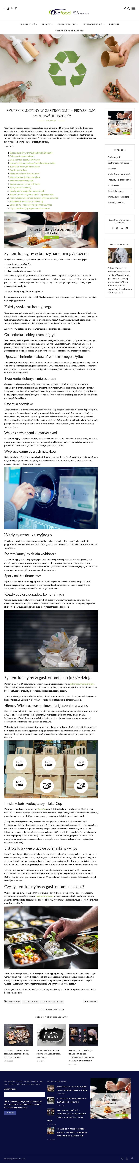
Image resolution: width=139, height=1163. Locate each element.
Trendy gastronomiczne (52, 1001)
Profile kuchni (114, 185)
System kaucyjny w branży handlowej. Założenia (31, 153)
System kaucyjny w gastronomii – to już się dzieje (31, 194)
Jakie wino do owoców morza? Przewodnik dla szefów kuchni (16, 1053)
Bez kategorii (114, 157)
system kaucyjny (30, 1001)
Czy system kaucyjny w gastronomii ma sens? (30, 208)
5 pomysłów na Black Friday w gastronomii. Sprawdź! (49, 1053)
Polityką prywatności (15, 1108)
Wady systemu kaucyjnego (22, 180)
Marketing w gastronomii (119, 174)
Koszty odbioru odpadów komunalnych (27, 191)
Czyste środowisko (18, 170)
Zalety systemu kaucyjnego (22, 156)
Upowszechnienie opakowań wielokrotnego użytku (32, 163)
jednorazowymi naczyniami (82, 684)
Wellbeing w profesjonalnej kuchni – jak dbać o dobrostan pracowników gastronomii (72, 1132)
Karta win (112, 168)
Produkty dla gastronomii (119, 179)
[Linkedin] (12, 8)
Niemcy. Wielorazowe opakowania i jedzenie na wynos (34, 198)
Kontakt (114, 24)
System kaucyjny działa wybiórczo (25, 184)
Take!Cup (41, 809)
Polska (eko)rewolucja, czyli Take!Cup (26, 201)
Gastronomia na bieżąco (118, 163)
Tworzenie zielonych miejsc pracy (25, 166)
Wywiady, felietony (116, 202)
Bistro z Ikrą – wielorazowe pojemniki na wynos (31, 205)
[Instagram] (16, 8)
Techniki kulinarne (116, 191)
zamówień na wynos (44, 896)
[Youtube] (8, 8)
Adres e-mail (10, 1089)
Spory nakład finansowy (20, 187)
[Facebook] (112, 228)
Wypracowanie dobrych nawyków (25, 177)
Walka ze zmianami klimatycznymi (25, 173)
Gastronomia (14, 1001)
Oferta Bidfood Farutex (69, 31)
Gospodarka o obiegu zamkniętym (25, 159)
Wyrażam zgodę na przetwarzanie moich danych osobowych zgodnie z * (23, 1105)
